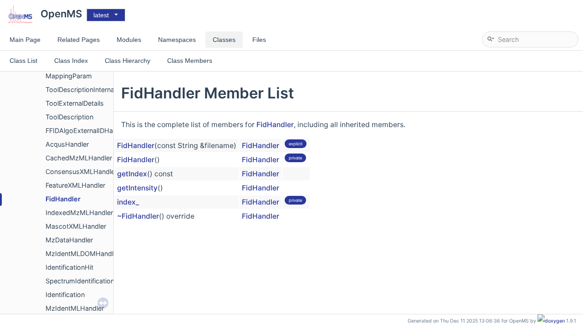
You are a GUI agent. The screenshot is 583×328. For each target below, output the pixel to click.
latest (101, 15)
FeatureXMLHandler (75, 185)
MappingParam (69, 76)
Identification (65, 294)
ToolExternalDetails (75, 103)
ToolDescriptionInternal (81, 89)
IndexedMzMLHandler (79, 212)
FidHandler (63, 199)
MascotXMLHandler (76, 226)
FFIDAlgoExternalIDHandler (87, 130)
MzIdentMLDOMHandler (82, 253)
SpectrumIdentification (80, 281)
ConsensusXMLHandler (81, 171)
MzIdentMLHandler (75, 308)
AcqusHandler (67, 144)
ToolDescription (69, 117)
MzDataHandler (69, 240)
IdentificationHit (69, 267)
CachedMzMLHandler (79, 158)
